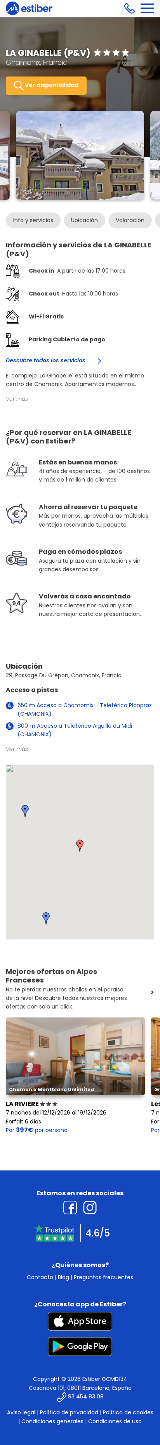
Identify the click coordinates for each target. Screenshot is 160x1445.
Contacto (40, 1277)
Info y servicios (33, 220)
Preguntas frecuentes (103, 1277)
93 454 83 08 (86, 1397)
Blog (63, 1277)
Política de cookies (128, 1412)
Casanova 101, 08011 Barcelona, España (80, 1388)
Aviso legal (21, 1412)
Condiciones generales (52, 1421)
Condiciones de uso (115, 1421)
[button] (80, 845)
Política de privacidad (69, 1412)
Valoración (130, 220)
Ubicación (84, 220)
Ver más (17, 399)
